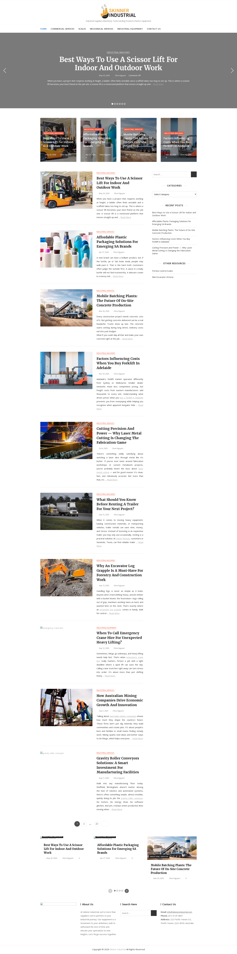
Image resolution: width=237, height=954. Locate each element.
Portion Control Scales (162, 270)
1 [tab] (112, 104)
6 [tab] (124, 104)
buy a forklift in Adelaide (131, 397)
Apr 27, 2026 (90, 154)
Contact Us (153, 28)
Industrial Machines (118, 52)
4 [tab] (119, 104)
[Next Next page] (105, 824)
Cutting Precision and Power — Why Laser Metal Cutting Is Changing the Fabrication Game (172, 250)
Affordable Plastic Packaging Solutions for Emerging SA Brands (96, 140)
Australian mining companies (123, 716)
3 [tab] (117, 104)
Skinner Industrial (118, 949)
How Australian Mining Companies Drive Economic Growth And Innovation (120, 700)
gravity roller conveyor (132, 798)
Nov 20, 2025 (170, 154)
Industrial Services (93, 129)
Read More (158, 84)
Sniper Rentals (123, 538)
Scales (82, 28)
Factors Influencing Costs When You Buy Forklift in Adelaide (177, 142)
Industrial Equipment (130, 28)
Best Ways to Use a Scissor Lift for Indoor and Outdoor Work (118, 63)
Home (43, 28)
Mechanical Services (101, 28)
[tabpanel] (118, 70)
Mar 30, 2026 (130, 154)
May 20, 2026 (104, 75)
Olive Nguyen (120, 75)
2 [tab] (114, 104)
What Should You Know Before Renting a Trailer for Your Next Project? (118, 504)
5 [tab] (122, 104)
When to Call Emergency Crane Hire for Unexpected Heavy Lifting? (119, 637)
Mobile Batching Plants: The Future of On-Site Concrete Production (137, 140)
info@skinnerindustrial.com (179, 912)
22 (97, 823)
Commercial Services (62, 28)
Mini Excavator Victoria (162, 277)
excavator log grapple (110, 609)
